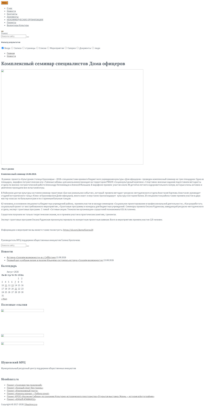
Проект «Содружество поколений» (24, 384)
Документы (12, 16)
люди (97, 48)
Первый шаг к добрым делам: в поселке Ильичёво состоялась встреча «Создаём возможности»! (55, 260)
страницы (30, 48)
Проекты (11, 22)
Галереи (71, 48)
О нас (9, 8)
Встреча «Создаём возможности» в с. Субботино (31, 257)
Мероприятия (57, 48)
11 (6, 285)
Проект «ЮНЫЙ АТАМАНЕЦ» (21, 399)
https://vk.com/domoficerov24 (78, 229)
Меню (4, 3)
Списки (43, 48)
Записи (18, 48)
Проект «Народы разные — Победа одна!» (28, 393)
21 (16, 288)
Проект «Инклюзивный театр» (22, 390)
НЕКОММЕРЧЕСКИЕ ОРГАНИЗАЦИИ (25, 19)
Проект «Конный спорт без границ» (25, 387)
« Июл (4, 298)
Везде (7, 48)
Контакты (12, 13)
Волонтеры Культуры (18, 25)
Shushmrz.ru (31, 404)
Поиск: (4, 33)
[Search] (28, 36)
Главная (11, 53)
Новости (11, 11)
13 (12, 285)
